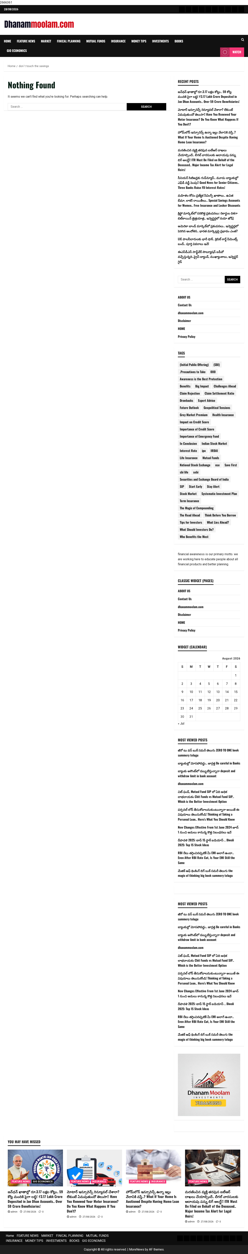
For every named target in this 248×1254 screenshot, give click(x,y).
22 (236, 700)
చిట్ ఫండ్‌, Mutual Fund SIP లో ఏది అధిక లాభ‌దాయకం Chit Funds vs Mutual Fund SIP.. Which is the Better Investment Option (206, 796)
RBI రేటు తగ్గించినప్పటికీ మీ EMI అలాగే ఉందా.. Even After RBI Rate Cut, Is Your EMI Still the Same (206, 857)
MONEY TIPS (138, 41)
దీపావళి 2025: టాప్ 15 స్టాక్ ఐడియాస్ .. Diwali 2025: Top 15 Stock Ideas (206, 842)
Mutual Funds (210, 457)
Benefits (185, 386)
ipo (204, 450)
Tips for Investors (191, 522)
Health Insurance (223, 414)
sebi (195, 472)
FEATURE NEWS (26, 41)
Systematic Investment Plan (219, 493)
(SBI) (217, 364)
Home (7, 41)
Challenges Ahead (225, 386)
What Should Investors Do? (197, 529)
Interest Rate (188, 450)
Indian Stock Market (214, 443)
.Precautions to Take (193, 371)
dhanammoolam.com (190, 313)
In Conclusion (188, 443)
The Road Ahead (190, 515)
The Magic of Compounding (197, 508)
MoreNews (136, 1249)
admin (14, 1211)
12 (209, 692)
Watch (236, 52)
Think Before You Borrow (220, 515)
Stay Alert (213, 486)
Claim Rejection (190, 393)
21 (227, 700)
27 (218, 708)
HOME (181, 328)
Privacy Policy (186, 336)
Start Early (195, 486)
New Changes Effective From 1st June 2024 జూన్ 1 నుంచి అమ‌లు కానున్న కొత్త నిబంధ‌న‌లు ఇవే (208, 830)
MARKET (46, 41)
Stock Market (188, 493)
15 (236, 692)
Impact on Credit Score (194, 422)
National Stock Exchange (195, 465)
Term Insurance (189, 500)
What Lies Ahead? (218, 522)
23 (182, 708)
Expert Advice (206, 400)
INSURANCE (118, 41)
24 (191, 708)
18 (200, 700)
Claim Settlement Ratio (219, 393)
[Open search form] (242, 40)
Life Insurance (189, 457)
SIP (182, 486)
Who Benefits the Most (194, 536)
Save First (231, 465)
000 (213, 371)
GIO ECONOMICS (17, 50)
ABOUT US (184, 297)
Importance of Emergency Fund (199, 436)
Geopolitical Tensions (217, 407)
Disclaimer (184, 320)
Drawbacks (186, 400)
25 (200, 708)
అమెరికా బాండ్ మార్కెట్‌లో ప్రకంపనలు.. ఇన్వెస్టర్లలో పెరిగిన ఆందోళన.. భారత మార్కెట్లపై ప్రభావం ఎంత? (208, 228)
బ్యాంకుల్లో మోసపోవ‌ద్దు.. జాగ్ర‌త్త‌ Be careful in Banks (209, 763)
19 (209, 700)
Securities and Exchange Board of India (204, 479)
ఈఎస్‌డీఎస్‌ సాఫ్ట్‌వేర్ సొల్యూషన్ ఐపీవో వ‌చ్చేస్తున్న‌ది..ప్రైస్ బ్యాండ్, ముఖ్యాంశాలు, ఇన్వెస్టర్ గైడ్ (208, 256)
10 (191, 692)
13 (218, 692)
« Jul (181, 723)
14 (227, 692)
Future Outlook (189, 407)
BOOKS (179, 41)
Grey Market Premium (194, 414)
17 (191, 700)
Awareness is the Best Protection (201, 379)
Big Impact (202, 386)
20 (218, 700)
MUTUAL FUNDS (95, 41)
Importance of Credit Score (197, 429)
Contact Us (185, 305)
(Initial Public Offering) (194, 364)
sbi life (184, 472)
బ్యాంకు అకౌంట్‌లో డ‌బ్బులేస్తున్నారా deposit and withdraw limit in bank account (206, 773)
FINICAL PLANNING (68, 41)
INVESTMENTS (160, 41)
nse (217, 465)
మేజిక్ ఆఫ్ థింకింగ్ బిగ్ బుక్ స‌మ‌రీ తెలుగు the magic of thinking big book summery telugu (205, 873)
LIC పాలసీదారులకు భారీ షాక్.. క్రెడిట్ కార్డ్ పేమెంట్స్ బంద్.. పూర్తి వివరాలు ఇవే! (208, 241)
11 (200, 692)
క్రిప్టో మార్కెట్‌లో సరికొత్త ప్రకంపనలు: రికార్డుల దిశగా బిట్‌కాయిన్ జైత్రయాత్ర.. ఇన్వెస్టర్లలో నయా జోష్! (208, 215)
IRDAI (214, 450)
